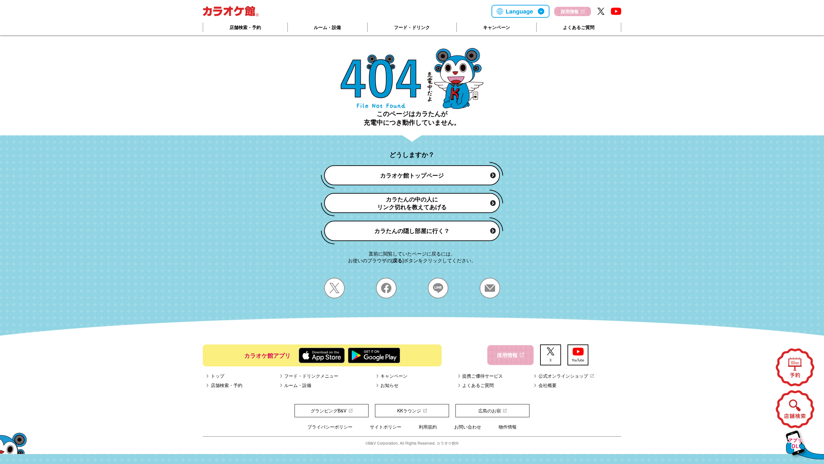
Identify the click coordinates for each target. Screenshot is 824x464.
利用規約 (428, 426)
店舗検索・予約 (245, 27)
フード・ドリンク (412, 27)
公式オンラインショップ (563, 375)
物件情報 (508, 426)
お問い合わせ (467, 426)
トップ (217, 375)
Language (519, 11)
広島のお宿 (489, 410)
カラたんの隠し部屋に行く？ (412, 231)
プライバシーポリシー (329, 426)
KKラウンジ (409, 410)
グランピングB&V (328, 410)
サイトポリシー (385, 426)
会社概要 (547, 385)
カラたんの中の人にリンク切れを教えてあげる (412, 203)
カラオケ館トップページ (412, 175)
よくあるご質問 (579, 27)
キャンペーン (496, 27)
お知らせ (389, 385)
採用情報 (570, 11)
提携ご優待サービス (482, 375)
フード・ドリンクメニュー (311, 375)
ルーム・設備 (327, 27)
